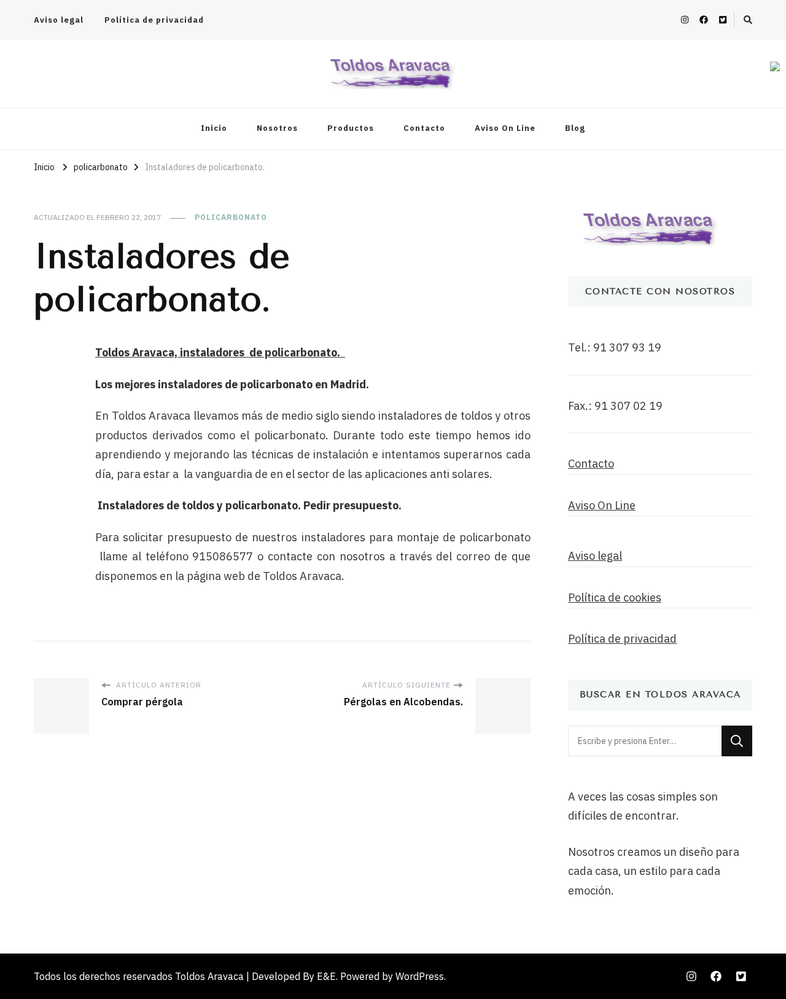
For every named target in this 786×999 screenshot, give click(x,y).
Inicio (214, 128)
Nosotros (277, 128)
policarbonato (231, 217)
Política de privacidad (154, 20)
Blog (575, 128)
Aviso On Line (505, 128)
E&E (326, 976)
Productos (350, 128)
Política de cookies (614, 597)
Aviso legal (59, 20)
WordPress (419, 976)
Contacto (424, 128)
